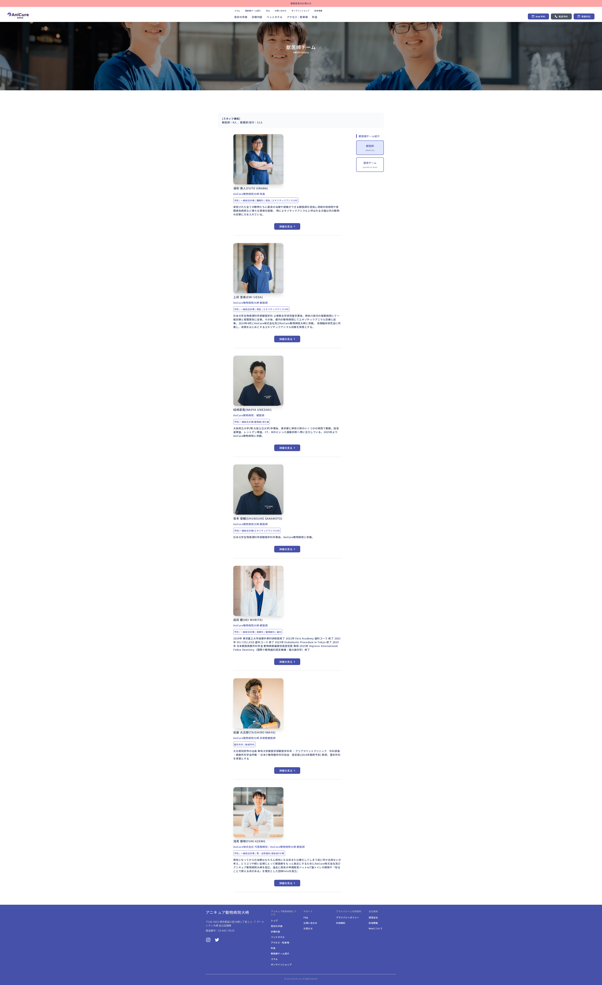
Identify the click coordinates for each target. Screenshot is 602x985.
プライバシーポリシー (347, 917)
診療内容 (257, 17)
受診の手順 (240, 17)
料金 (314, 17)
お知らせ (308, 928)
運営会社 (373, 917)
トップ (274, 920)
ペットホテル (275, 17)
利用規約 (340, 922)
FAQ (268, 10)
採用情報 (318, 10)
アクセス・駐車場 (297, 17)
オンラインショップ (300, 10)
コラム (237, 10)
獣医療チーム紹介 (253, 10)
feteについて (376, 928)
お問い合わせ (281, 10)
